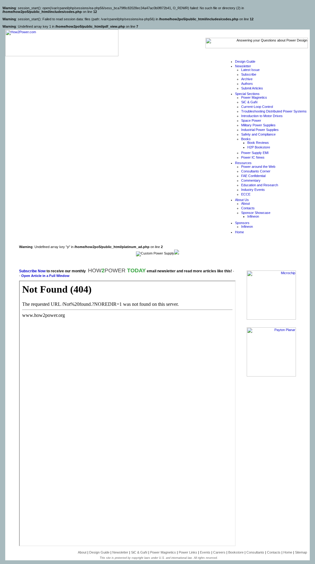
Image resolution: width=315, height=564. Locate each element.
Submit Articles (252, 88)
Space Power (251, 120)
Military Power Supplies (258, 125)
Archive (247, 79)
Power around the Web (258, 166)
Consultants (255, 552)
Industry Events (253, 189)
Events (205, 552)
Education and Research (259, 185)
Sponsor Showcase (255, 213)
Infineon (253, 216)
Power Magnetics (254, 97)
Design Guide (245, 61)
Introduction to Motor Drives (262, 116)
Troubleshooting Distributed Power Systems (274, 111)
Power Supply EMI (255, 153)
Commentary (251, 180)
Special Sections (247, 94)
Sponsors (242, 223)
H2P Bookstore (258, 147)
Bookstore (236, 552)
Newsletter (243, 66)
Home (239, 232)
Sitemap (301, 552)
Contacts (248, 208)
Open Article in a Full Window (45, 276)
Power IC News (253, 157)
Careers (219, 552)
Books (246, 139)
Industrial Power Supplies (260, 130)
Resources (243, 163)
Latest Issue (250, 70)
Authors (247, 83)
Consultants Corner (255, 171)
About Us (242, 200)
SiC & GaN (249, 102)
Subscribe (248, 74)
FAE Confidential (253, 176)
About (245, 203)
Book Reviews (258, 142)
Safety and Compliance (258, 134)
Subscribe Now (32, 271)
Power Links (188, 552)
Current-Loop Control (257, 106)
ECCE (245, 194)
